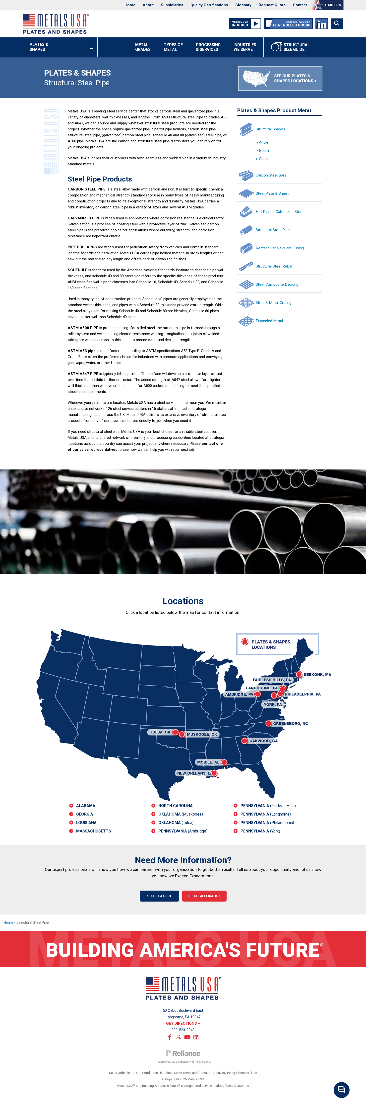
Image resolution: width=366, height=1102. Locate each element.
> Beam (262, 150)
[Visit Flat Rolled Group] (288, 23)
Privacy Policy (226, 1073)
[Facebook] (170, 1036)
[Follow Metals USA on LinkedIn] (321, 23)
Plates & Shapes (45, 47)
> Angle (262, 142)
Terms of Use (247, 1073)
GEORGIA (84, 814)
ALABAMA (85, 805)
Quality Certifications (209, 5)
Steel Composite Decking (277, 284)
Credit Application (204, 896)
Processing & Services (208, 47)
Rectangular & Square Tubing (280, 248)
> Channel (264, 159)
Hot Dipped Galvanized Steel (279, 211)
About (148, 5)
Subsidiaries (172, 5)
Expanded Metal (269, 320)
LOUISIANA (86, 822)
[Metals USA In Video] (245, 23)
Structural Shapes (270, 129)
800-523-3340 (183, 1030)
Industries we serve (245, 47)
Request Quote (272, 5)
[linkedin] (196, 1036)
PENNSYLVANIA (182, 831)
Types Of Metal (173, 47)
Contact (300, 5)
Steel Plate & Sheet (272, 193)
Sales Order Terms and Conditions (133, 1073)
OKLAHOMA (180, 814)
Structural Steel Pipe (273, 229)
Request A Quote (159, 896)
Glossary (243, 5)
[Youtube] (187, 1036)
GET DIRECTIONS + (183, 1023)
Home (129, 5)
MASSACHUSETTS (93, 831)
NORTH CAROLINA (175, 805)
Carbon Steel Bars (271, 175)
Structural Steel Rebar (274, 266)
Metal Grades (143, 47)
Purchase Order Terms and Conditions (187, 1073)
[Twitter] (178, 1036)
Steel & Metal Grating (273, 302)
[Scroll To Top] (357, 1096)
